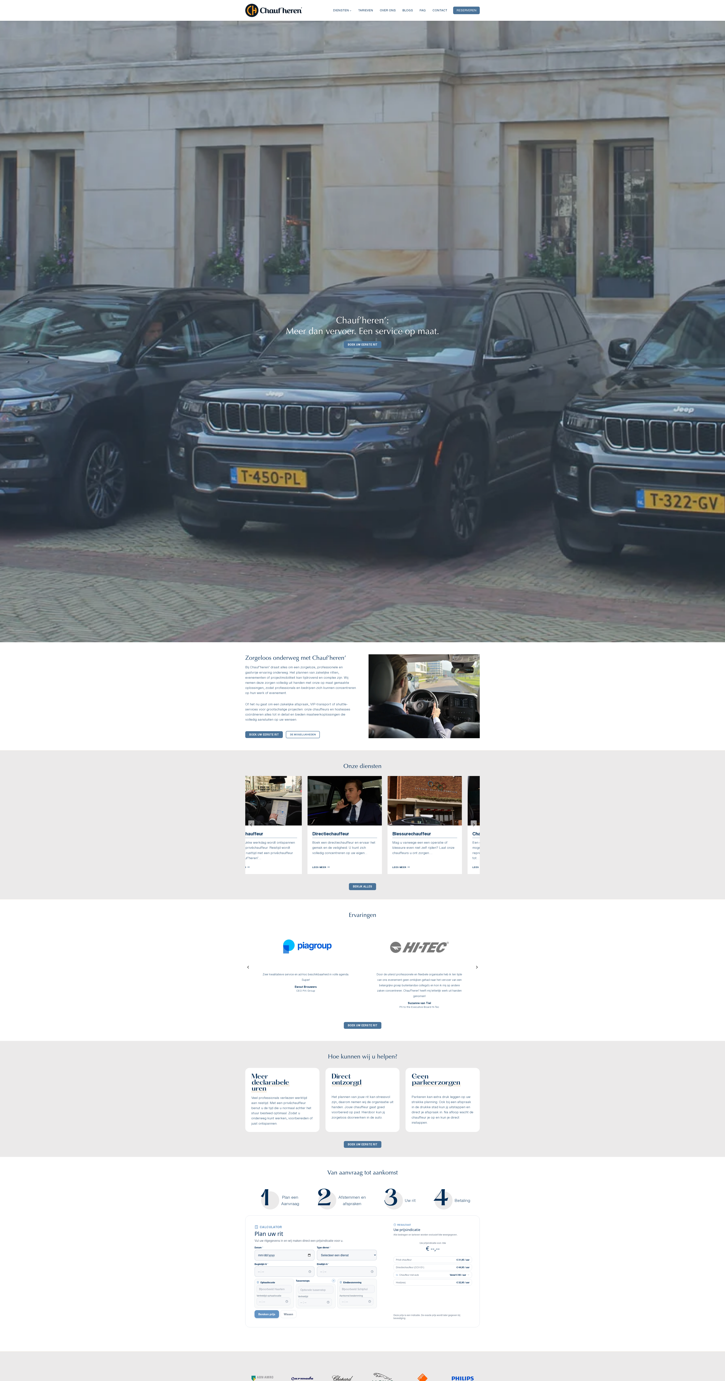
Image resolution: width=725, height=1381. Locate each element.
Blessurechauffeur (389, 833)
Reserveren (467, 10)
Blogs (407, 10)
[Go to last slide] (251, 824)
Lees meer (299, 867)
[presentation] (323, 801)
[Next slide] (474, 824)
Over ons (388, 10)
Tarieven (365, 10)
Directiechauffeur (308, 833)
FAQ (423, 10)
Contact (439, 10)
